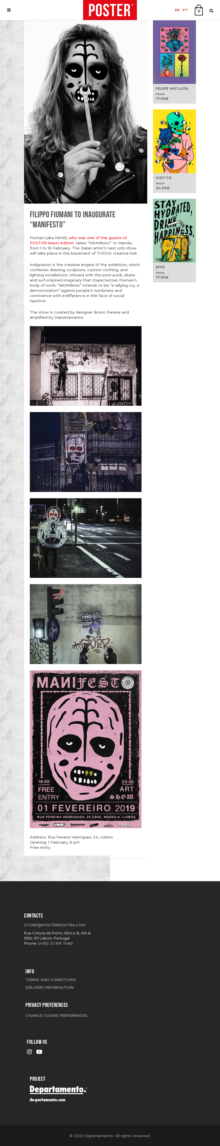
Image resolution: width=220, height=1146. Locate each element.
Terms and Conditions (50, 979)
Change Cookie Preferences (56, 1015)
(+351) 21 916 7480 (55, 943)
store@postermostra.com (54, 925)
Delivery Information (49, 987)
